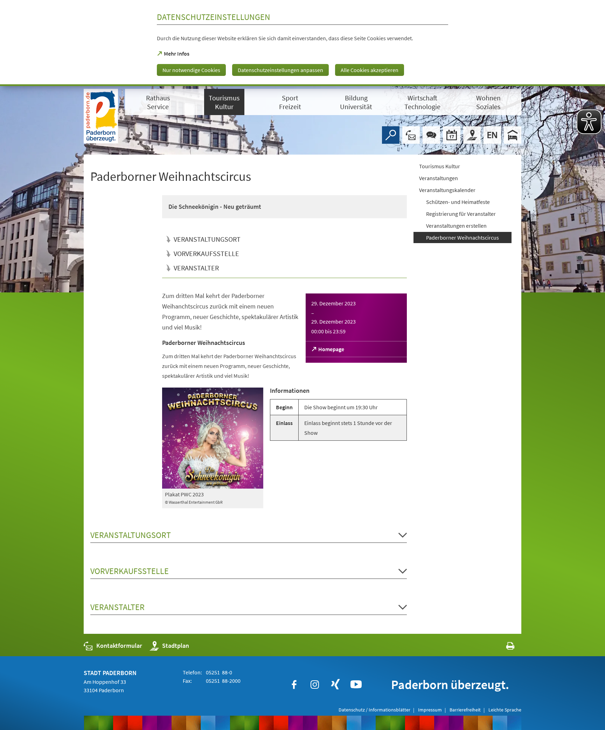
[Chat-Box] (431, 135)
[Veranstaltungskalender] (451, 135)
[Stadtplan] (472, 135)
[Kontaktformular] (411, 135)
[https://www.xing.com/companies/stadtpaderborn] (335, 684)
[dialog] (302, 43)
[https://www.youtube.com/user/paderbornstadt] (356, 684)
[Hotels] (512, 135)
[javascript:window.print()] (504, 647)
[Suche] (390, 135)
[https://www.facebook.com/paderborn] (294, 684)
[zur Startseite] (101, 116)
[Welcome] (492, 135)
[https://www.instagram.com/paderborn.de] (314, 684)
